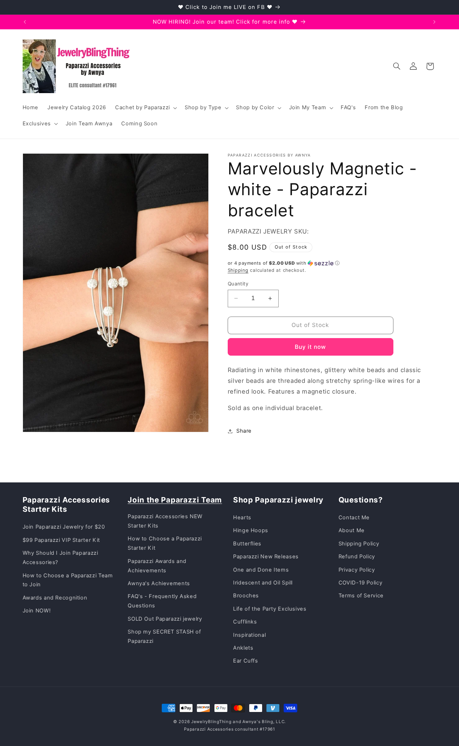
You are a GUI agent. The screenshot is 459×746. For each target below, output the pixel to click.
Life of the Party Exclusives (270, 609)
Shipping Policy (359, 543)
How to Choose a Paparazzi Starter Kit (165, 543)
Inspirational (249, 635)
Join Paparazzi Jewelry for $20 (64, 527)
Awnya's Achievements (159, 583)
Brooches (246, 595)
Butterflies (247, 543)
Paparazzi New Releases (266, 556)
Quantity (238, 284)
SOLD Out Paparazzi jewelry (165, 619)
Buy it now (310, 346)
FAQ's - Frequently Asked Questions (162, 601)
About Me (352, 530)
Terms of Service (361, 595)
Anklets (243, 648)
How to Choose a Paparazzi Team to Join (68, 580)
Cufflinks (245, 622)
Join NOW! (37, 610)
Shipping (238, 270)
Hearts (242, 517)
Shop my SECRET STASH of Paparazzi (164, 636)
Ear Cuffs (245, 661)
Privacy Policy (357, 570)
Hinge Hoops (250, 530)
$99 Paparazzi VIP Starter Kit (61, 540)
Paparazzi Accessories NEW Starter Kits (165, 521)
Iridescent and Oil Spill (263, 582)
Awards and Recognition (55, 598)
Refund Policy (357, 556)
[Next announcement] (434, 22)
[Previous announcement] (25, 22)
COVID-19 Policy (360, 582)
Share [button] (244, 431)
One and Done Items (261, 570)
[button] (145, 108)
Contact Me (354, 517)
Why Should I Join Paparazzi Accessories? (60, 557)
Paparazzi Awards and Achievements (157, 566)
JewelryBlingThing (211, 721)
